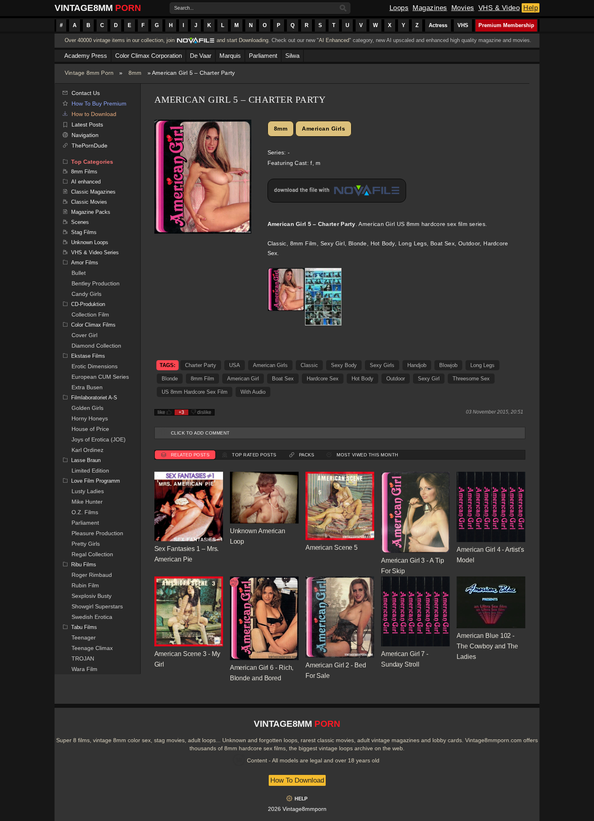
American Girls (323, 128)
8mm (135, 73)
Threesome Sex (471, 379)
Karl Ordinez (87, 450)
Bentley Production (96, 283)
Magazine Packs (90, 212)
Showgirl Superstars (97, 606)
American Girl (243, 379)
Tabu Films (84, 627)
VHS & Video (499, 8)
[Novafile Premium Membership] (195, 43)
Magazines (430, 8)
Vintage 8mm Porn (89, 73)
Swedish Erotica (92, 617)
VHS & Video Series (95, 252)
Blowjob (448, 365)
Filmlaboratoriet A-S (94, 398)
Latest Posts (87, 124)
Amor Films (84, 263)
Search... (184, 8)
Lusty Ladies (88, 491)
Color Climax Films (93, 325)
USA (234, 365)
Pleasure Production (97, 533)
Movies (462, 8)
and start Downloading (242, 40)
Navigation (85, 135)
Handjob (416, 365)
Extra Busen (87, 387)
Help (530, 8)
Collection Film (90, 314)
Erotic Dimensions (95, 366)
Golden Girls (87, 408)
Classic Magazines (93, 192)
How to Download (94, 114)
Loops (399, 8)
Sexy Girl (429, 379)
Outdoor (395, 379)
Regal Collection (92, 554)
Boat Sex (283, 379)
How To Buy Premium (99, 103)
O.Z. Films (85, 512)
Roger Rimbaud (92, 575)
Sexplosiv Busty (92, 596)
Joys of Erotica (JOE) (99, 439)
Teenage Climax (92, 648)
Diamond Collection (96, 345)
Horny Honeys (90, 418)
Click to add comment (200, 433)
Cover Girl (84, 335)
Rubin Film (85, 585)
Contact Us (86, 93)
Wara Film (84, 669)
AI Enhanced (334, 40)
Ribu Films (83, 564)
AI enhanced (86, 182)
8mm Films (84, 172)
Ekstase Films (88, 356)
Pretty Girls (86, 543)
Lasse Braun (86, 460)
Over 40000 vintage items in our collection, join (120, 40)
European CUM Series (100, 377)
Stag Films (84, 232)
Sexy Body (344, 365)
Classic (309, 365)
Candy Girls (86, 294)
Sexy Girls (382, 365)
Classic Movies (89, 202)
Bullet (79, 273)
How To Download (297, 780)
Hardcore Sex (323, 379)
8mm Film (202, 379)
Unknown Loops (89, 242)
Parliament (85, 522)
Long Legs (482, 365)
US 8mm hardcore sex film (194, 392)
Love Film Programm (95, 481)
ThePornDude (89, 145)
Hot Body (362, 379)
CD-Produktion (88, 304)
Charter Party (200, 365)
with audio (252, 392)
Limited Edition (90, 470)
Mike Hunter (87, 501)
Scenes (80, 222)
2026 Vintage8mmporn (297, 809)
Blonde (170, 379)
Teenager (84, 637)
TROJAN (83, 658)
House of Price (90, 429)
